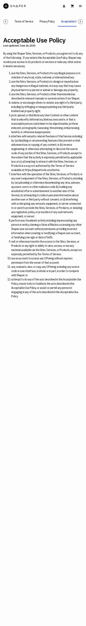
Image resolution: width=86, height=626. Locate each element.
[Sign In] (64, 6)
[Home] (22, 6)
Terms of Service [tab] (23, 21)
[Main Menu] (80, 6)
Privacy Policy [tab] (47, 21)
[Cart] (72, 6)
